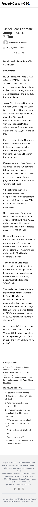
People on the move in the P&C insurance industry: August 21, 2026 (18, 396)
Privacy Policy (15, 501)
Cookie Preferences (27, 501)
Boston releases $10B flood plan (18, 431)
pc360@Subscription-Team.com (18, 485)
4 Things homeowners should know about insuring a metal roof (18, 423)
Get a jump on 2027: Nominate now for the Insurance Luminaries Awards (19, 440)
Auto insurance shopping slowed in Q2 (16, 404)
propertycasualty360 (18, 42)
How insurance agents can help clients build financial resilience (17, 413)
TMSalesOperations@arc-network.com (17, 377)
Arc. (15, 499)
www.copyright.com (10, 372)
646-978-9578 (20, 476)
